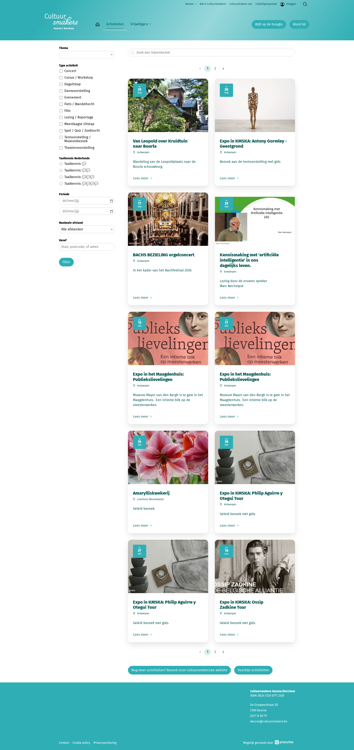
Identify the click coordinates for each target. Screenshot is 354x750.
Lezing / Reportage (78, 117)
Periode (64, 194)
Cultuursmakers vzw (240, 4)
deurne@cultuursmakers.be (268, 721)
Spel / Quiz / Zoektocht (82, 131)
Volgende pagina (223, 68)
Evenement (72, 97)
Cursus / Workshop (78, 77)
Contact (64, 742)
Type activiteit (68, 65)
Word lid (299, 24)
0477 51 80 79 (258, 716)
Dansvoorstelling (77, 91)
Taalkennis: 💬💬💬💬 (81, 184)
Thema (63, 48)
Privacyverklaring (104, 742)
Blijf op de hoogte (269, 24)
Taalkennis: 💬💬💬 (79, 177)
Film (67, 111)
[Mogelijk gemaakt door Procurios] (284, 743)
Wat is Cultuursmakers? (213, 4)
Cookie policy (81, 742)
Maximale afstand (71, 222)
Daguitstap (72, 84)
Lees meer (141, 178)
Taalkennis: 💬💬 (77, 170)
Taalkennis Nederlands (74, 158)
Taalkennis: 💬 (75, 164)
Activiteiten (115, 24)
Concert (70, 71)
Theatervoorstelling (79, 148)
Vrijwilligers (139, 24)
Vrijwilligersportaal (266, 4)
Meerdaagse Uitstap (79, 124)
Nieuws (189, 4)
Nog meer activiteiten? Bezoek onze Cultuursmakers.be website (179, 670)
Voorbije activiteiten (253, 670)
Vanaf (63, 240)
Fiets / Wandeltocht (79, 104)
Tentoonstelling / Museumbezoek (77, 139)
